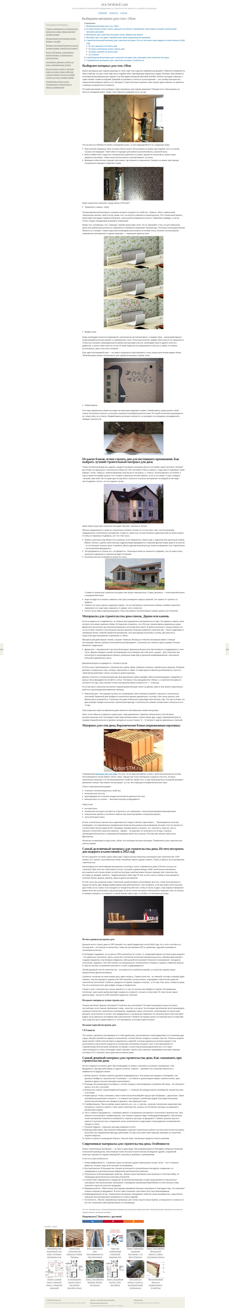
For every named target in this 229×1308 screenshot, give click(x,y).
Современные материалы (103, 1212)
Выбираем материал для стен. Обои (102, 26)
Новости (113, 12)
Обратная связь (138, 1300)
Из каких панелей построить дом (103, 51)
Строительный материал (108, 1209)
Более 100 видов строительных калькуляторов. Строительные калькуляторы (60, 55)
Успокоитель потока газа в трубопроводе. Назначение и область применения (59, 85)
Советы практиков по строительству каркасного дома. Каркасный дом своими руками (62, 32)
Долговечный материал (157, 1209)
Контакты (93, 1300)
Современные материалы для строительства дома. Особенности (115, 60)
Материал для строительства (173, 1209)
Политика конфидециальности (99, 1303)
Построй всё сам (114, 4)
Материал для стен (95, 1209)
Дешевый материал (88, 1212)
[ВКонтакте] (92, 1221)
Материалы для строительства (126, 1209)
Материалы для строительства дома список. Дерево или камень (114, 34)
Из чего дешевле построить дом (103, 46)
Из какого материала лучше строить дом (106, 48)
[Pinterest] (113, 1221)
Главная (102, 12)
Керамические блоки (143, 1209)
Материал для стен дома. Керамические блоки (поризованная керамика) (118, 37)
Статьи (123, 12)
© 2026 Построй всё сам (54, 1300)
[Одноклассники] (133, 1221)
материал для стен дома (106, 773)
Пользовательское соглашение (106, 1300)
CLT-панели (94, 54)
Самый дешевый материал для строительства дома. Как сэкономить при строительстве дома (127, 57)
